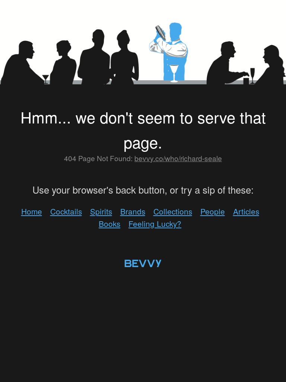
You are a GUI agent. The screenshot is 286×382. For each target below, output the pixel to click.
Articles (246, 211)
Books (109, 223)
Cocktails (66, 211)
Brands (132, 211)
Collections (172, 211)
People (212, 211)
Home (31, 211)
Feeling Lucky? (154, 223)
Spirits (101, 211)
